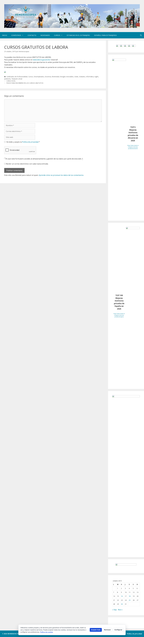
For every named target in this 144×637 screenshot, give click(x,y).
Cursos (30, 77)
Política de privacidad (30, 142)
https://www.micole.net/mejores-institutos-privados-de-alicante (133, 147)
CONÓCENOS (16, 35)
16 (122, 596)
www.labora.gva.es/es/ (41, 60)
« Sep (114, 609)
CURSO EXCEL (11, 81)
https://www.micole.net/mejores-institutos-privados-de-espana (119, 315)
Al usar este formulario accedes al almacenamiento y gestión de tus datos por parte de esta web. (44, 159)
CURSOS (57, 35)
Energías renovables (67, 77)
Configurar (118, 630)
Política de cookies (46, 632)
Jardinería (7, 79)
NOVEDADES (45, 35)
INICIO (4, 35)
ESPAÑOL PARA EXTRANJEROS (105, 35)
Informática (90, 77)
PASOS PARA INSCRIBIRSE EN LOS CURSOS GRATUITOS (24, 83)
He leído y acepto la (23, 142)
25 (130, 600)
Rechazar (107, 630)
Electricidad (55, 77)
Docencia (48, 77)
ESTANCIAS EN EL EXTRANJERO (78, 35)
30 (122, 604)
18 (130, 596)
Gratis (76, 77)
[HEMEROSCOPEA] (72, 16)
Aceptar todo (95, 630)
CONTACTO (32, 35)
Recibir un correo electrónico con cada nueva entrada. (27, 164)
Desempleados (39, 77)
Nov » (120, 609)
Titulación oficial (16, 79)
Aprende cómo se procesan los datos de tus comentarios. (61, 175)
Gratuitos (82, 77)
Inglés (96, 77)
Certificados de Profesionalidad (16, 77)
